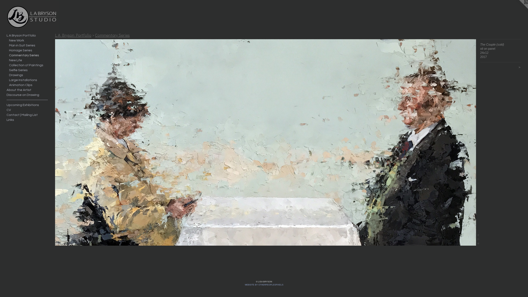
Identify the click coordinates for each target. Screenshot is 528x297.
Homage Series (20, 50)
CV (9, 110)
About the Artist (19, 90)
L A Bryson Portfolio (21, 35)
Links (10, 119)
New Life (15, 60)
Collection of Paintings (26, 65)
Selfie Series (18, 70)
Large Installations (23, 80)
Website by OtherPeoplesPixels (264, 285)
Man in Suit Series (22, 45)
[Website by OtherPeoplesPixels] (520, 8)
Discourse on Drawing (23, 95)
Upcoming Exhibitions (23, 105)
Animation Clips (20, 85)
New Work (16, 40)
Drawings (16, 75)
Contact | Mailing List (22, 115)
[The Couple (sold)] (265, 142)
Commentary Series (24, 55)
